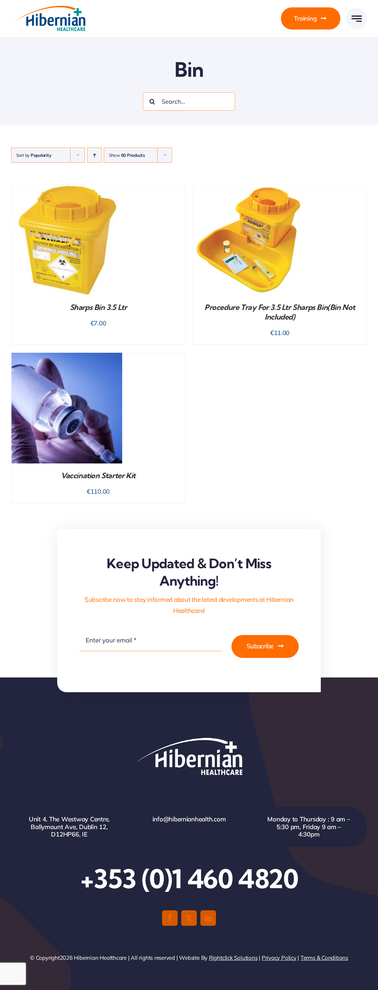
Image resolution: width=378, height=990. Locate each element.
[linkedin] (208, 918)
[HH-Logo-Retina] (49, 8)
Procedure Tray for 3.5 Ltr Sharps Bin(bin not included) (280, 312)
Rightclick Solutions (233, 957)
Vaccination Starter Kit (98, 475)
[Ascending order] (94, 155)
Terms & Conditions (324, 957)
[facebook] (170, 918)
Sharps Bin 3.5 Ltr (98, 307)
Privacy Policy (279, 957)
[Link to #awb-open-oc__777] (356, 18)
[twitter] (189, 918)
